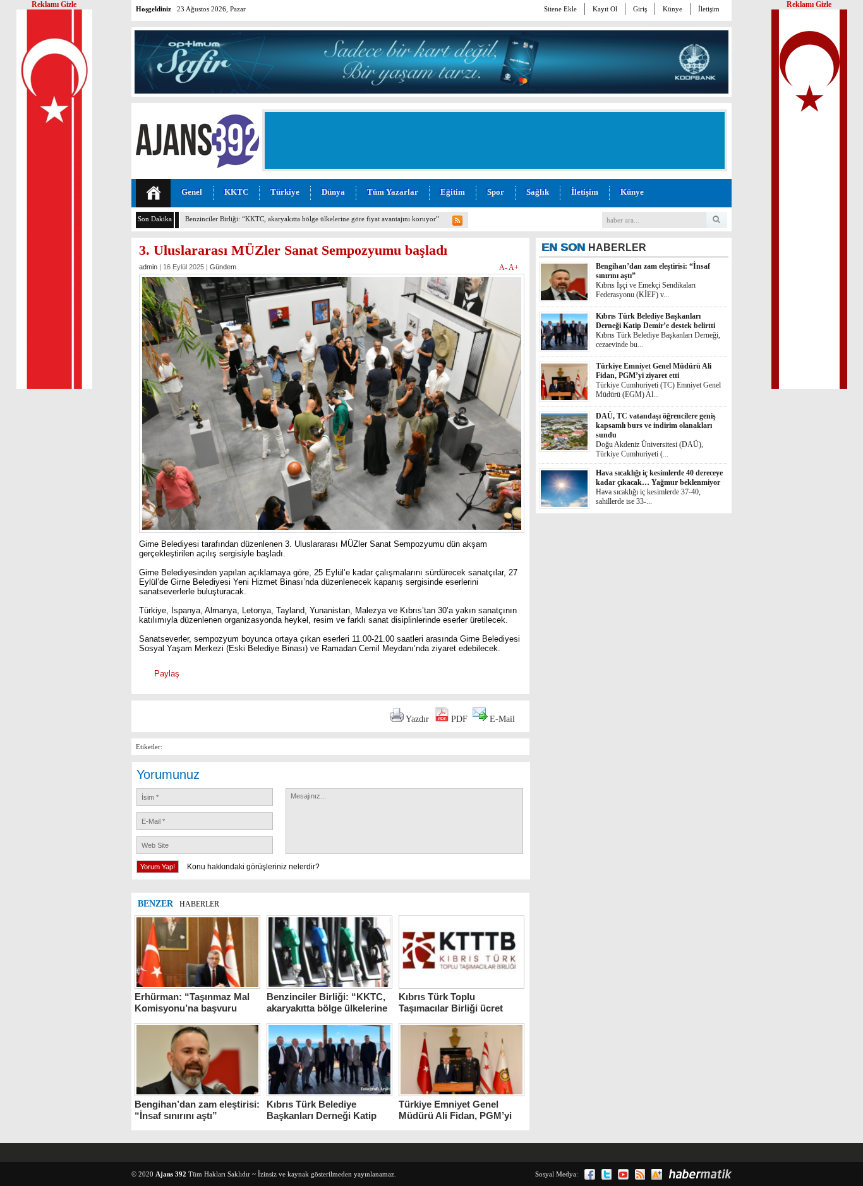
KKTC (236, 192)
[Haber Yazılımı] (700, 1174)
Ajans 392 (170, 1174)
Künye (672, 9)
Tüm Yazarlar (392, 192)
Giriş (640, 9)
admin (148, 267)
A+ (514, 267)
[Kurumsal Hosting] (656, 1174)
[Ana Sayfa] (153, 193)
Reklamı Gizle (809, 4)
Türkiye (284, 192)
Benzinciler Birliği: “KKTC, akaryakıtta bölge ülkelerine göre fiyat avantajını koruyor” (312, 219)
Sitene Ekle (560, 9)
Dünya (333, 192)
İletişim (709, 9)
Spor (495, 192)
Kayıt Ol (605, 9)
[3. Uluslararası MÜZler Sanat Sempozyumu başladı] (331, 536)
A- (504, 267)
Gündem (223, 267)
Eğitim (452, 192)
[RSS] (640, 1174)
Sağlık (537, 192)
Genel (191, 192)
